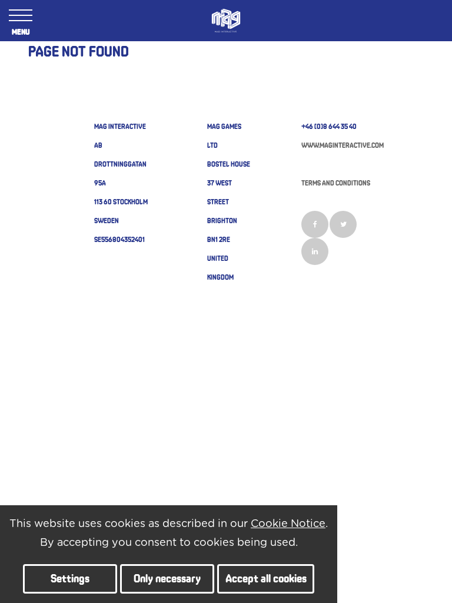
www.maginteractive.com (342, 145)
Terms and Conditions (335, 182)
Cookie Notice (288, 524)
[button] (70, 579)
